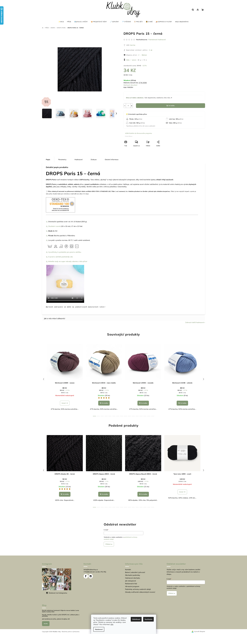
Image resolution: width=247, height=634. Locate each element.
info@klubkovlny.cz (91, 569)
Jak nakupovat (130, 581)
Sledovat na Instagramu (58, 593)
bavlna (132, 45)
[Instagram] (90, 576)
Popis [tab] (48, 159)
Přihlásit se (108, 544)
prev (43, 379)
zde (112, 624)
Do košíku (171, 105)
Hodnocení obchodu (132, 578)
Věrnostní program (132, 586)
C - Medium (142, 55)
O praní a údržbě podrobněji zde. (60, 257)
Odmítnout (136, 619)
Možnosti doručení (130, 85)
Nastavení (99, 629)
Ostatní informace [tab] (112, 159)
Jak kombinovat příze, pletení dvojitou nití (56, 619)
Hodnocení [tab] (79, 159)
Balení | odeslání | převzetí (135, 572)
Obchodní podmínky (132, 575)
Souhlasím (148, 619)
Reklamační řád (131, 584)
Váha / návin (131, 60)
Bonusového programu (144, 133)
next (203, 379)
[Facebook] (86, 576)
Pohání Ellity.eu (128, 136)
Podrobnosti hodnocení (157, 40)
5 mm (150, 50)
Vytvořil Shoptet (199, 631)
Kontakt (128, 569)
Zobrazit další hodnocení (194, 322)
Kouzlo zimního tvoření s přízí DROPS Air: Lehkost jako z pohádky (60, 615)
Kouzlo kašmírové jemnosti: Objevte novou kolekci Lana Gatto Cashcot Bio (60, 611)
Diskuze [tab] (94, 159)
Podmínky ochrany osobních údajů (138, 589)
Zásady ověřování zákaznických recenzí (140, 592)
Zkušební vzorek (54, 226)
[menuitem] (61, 21)
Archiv (46, 623)
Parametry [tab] (62, 159)
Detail (64, 403)
